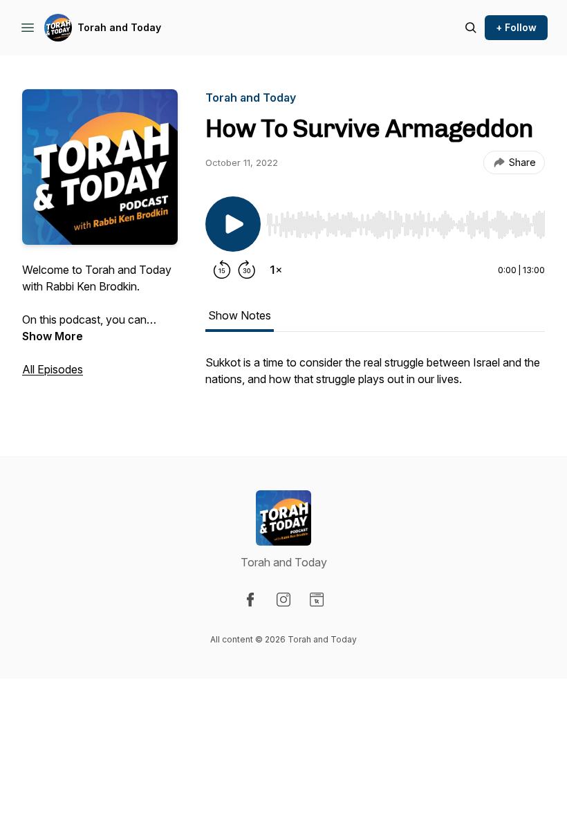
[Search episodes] (470, 27)
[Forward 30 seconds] (247, 269)
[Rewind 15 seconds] (222, 269)
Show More (52, 336)
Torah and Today (119, 27)
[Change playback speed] (276, 269)
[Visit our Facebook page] (250, 599)
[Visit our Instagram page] (283, 599)
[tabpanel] (375, 377)
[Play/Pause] (233, 224)
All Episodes (52, 369)
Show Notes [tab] (239, 315)
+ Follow (516, 27)
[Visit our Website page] (317, 599)
